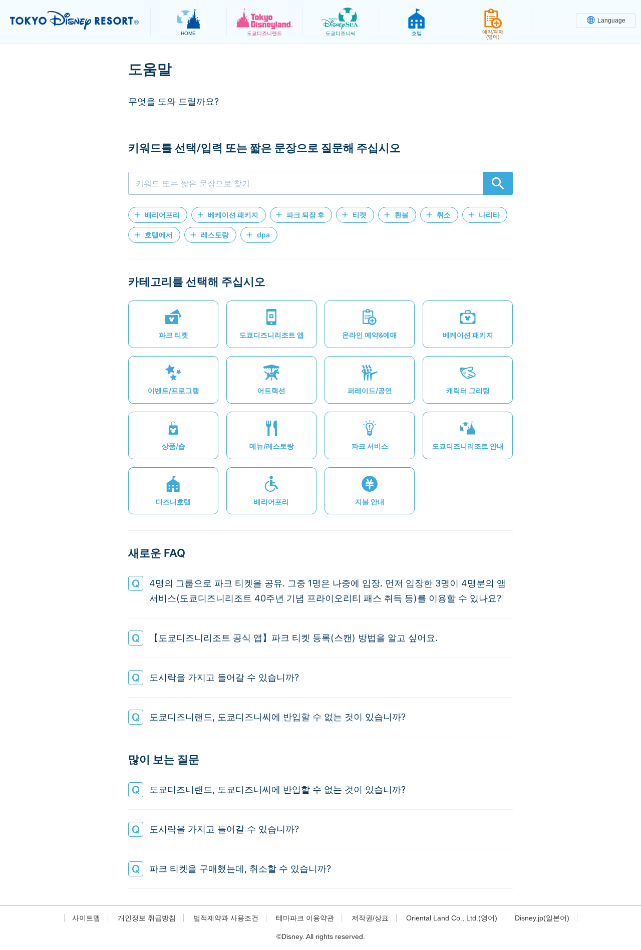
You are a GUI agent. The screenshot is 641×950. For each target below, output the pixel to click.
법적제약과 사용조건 (225, 918)
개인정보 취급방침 (147, 918)
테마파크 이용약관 (305, 918)
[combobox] (320, 183)
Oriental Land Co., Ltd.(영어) (451, 918)
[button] (157, 215)
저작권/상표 (370, 918)
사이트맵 (86, 918)
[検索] (498, 183)
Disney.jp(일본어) (542, 918)
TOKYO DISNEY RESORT (74, 20)
